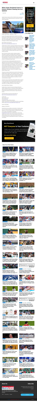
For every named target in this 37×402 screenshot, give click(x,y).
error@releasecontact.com (6, 112)
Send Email (6, 99)
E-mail (22, 391)
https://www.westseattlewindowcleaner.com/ (12, 102)
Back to (33, 399)
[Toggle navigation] (34, 2)
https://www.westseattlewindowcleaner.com (9, 43)
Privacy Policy (7, 394)
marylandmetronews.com (15, 399)
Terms (3, 394)
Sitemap (11, 394)
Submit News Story (30, 26)
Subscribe (27, 394)
